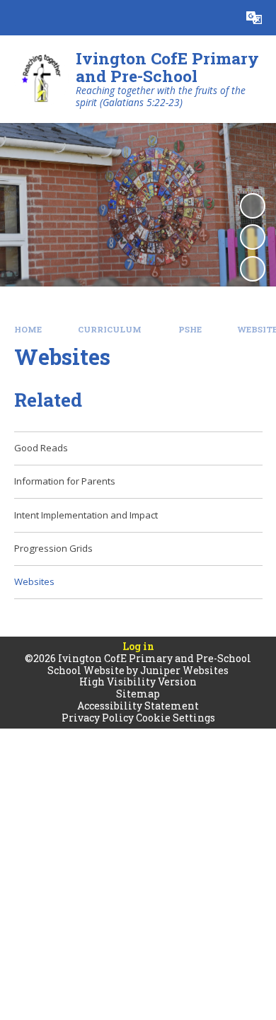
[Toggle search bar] (218, 17)
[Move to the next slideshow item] (252, 269)
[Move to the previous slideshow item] (252, 237)
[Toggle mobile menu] (17, 17)
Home (28, 329)
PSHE (190, 329)
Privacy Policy (98, 717)
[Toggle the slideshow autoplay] (252, 206)
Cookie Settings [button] (175, 717)
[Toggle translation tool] (254, 17)
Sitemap (138, 693)
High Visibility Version (138, 681)
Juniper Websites (184, 670)
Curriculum (110, 329)
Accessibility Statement (138, 705)
